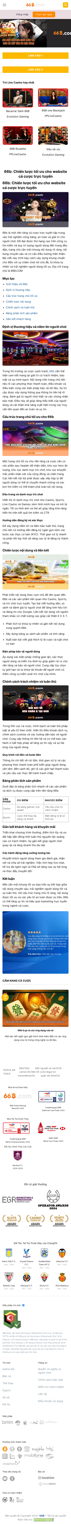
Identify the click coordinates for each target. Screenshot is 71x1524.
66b (51, 371)
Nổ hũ (6, 1404)
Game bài (8, 1369)
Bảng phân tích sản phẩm (21, 313)
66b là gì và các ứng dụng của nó (35, 1030)
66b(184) (24, 1068)
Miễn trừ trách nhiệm (51, 1386)
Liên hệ (42, 1394)
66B (41, 1515)
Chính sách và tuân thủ (20, 307)
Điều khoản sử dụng (50, 1401)
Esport (6, 1390)
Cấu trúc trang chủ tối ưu (21, 295)
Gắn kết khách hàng (18, 319)
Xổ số (6, 1397)
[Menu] (4, 5)
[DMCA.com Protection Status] (43, 1519)
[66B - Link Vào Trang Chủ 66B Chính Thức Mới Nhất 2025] (35, 5)
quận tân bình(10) (50, 1075)
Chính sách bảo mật (50, 1379)
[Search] (65, 5)
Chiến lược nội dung (18, 301)
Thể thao (8, 1383)
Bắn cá (6, 1376)
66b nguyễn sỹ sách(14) (48, 1068)
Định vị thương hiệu (18, 290)
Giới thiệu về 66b (17, 284)
